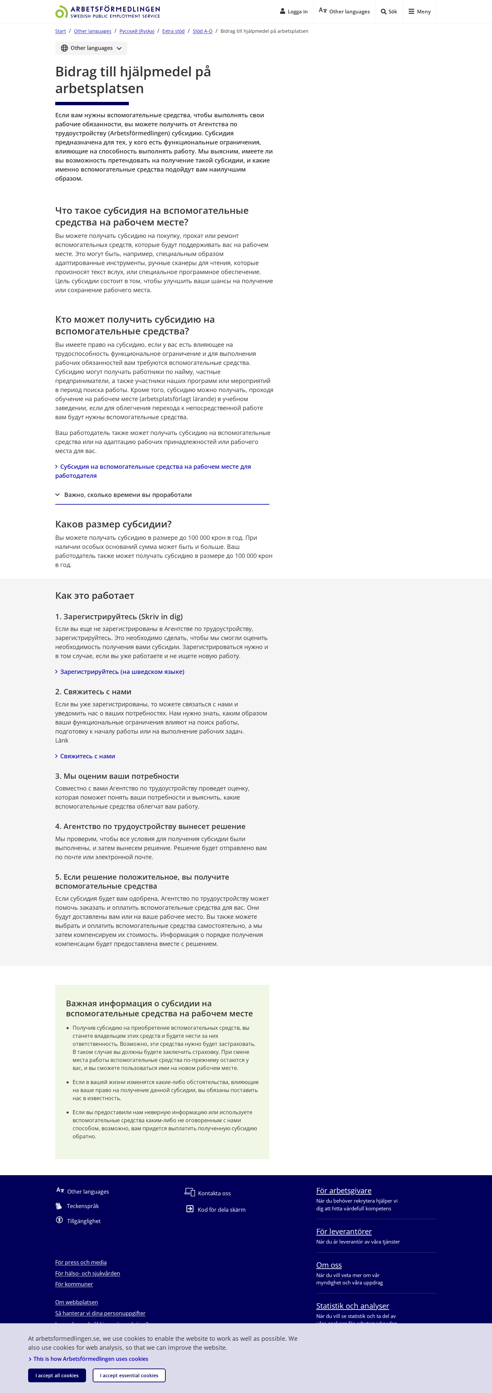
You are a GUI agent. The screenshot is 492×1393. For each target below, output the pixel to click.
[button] (162, 495)
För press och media (81, 1262)
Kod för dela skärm (222, 1209)
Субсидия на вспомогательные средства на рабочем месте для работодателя (154, 471)
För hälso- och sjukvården (87, 1273)
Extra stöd (173, 31)
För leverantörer (344, 1231)
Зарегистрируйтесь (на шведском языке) (122, 672)
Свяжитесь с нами (87, 756)
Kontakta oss (214, 1193)
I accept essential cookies (129, 1375)
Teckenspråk (83, 1206)
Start (60, 31)
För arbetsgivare (344, 1190)
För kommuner (74, 1284)
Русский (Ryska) (136, 31)
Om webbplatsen (76, 1302)
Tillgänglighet (84, 1221)
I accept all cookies (57, 1375)
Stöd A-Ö (203, 31)
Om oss (329, 1265)
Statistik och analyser (352, 1306)
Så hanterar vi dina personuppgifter (100, 1313)
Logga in (298, 11)
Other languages (92, 31)
